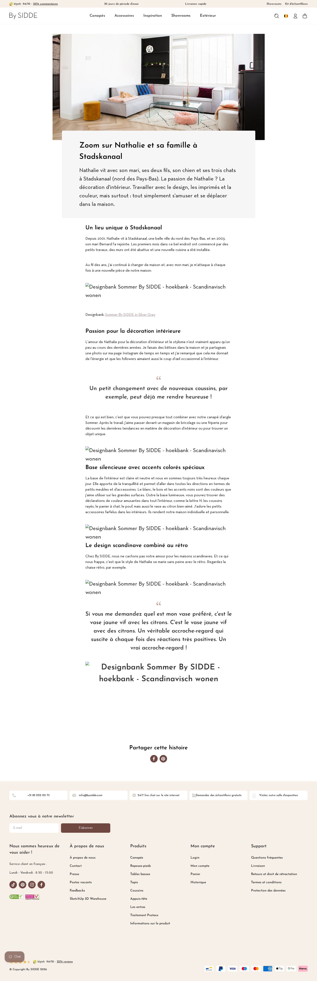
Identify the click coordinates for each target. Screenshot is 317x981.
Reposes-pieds (140, 866)
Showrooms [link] (274, 4)
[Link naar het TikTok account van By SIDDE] (13, 884)
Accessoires (124, 16)
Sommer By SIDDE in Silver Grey (130, 315)
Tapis (134, 882)
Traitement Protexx (144, 915)
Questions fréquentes (267, 858)
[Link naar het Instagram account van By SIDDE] (32, 884)
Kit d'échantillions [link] (296, 4)
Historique (198, 882)
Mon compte (200, 866)
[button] (97, 16)
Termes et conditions (266, 882)
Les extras (137, 907)
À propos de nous (82, 858)
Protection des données (268, 890)
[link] (23, 16)
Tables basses (140, 874)
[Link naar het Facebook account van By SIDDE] (41, 884)
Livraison (258, 866)
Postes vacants (81, 882)
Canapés (97, 16)
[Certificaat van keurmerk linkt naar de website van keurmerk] (32, 897)
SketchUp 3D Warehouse (88, 899)
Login (195, 858)
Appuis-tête (138, 899)
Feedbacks (77, 890)
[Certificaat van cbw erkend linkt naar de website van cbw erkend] (16, 897)
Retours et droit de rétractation (274, 874)
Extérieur (208, 16)
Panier (195, 874)
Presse (74, 874)
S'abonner (86, 827)
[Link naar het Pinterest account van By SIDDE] (22, 884)
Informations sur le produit (150, 923)
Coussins (136, 890)
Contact (76, 866)
